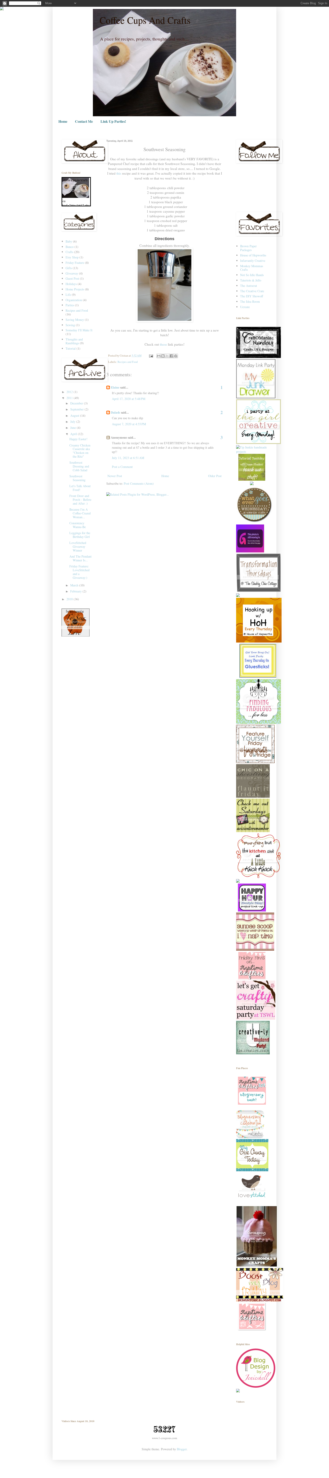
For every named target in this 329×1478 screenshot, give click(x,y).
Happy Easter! (78, 439)
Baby (69, 241)
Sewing (70, 325)
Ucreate (245, 307)
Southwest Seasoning (77, 478)
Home (62, 121)
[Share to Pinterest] (175, 356)
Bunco (70, 247)
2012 (70, 392)
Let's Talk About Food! (80, 488)
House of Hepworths (253, 255)
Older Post (215, 476)
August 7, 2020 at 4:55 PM (129, 424)
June (73, 427)
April (74, 434)
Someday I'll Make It (79, 330)
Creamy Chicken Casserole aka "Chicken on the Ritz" (79, 451)
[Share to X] (167, 356)
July (73, 421)
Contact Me (84, 121)
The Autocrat (248, 285)
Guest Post (72, 278)
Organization (74, 300)
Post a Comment (122, 467)
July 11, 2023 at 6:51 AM (128, 458)
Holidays (71, 284)
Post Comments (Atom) (139, 483)
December (77, 403)
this (118, 173)
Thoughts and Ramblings (74, 341)
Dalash (115, 412)
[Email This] (158, 356)
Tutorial (71, 348)
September (77, 409)
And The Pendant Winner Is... (80, 558)
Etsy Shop (72, 257)
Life (68, 294)
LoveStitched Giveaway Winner (77, 546)
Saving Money (75, 319)
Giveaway (72, 273)
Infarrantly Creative (252, 260)
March (74, 585)
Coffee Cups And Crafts (145, 20)
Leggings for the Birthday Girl (79, 535)
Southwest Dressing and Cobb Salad (79, 466)
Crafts (69, 252)
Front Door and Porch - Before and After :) (80, 499)
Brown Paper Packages (248, 248)
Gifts (69, 268)
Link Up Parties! (113, 121)
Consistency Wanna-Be (77, 525)
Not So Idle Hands (252, 275)
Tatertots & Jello (250, 280)
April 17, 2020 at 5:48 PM (128, 399)
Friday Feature (75, 262)
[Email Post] (151, 355)
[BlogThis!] (163, 356)
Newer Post (114, 476)
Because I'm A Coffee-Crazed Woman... (80, 513)
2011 (70, 398)
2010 (70, 599)
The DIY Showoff (251, 296)
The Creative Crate (252, 291)
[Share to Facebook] (171, 356)
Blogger (182, 1449)
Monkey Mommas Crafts (251, 268)
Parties (70, 305)
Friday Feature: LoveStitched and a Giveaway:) (79, 571)
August (75, 415)
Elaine (115, 387)
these (163, 344)
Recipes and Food (128, 362)
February (76, 591)
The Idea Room (250, 301)
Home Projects (75, 289)
